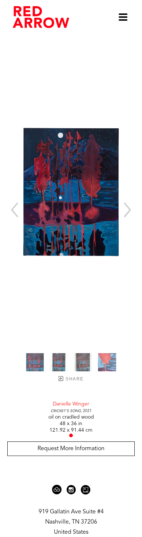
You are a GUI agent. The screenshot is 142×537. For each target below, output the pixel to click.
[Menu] (123, 17)
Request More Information (71, 449)
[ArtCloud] (58, 489)
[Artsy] (85, 489)
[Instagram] (72, 489)
